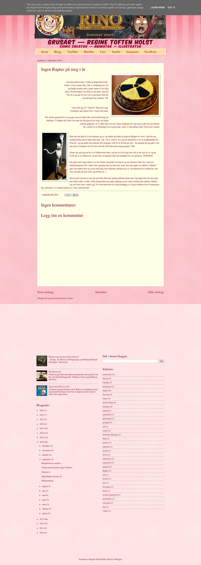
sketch (105, 450)
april (44, 499)
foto (104, 482)
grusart (105, 442)
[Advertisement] (100, 329)
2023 (42, 419)
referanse (106, 502)
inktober (106, 446)
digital (105, 390)
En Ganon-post (55, 371)
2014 (42, 442)
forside (105, 478)
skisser (105, 378)
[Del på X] (71, 194)
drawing (106, 394)
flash (105, 438)
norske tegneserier (110, 494)
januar (45, 513)
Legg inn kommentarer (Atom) (60, 298)
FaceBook (150, 52)
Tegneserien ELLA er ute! (59, 386)
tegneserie (107, 462)
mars (44, 504)
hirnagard (107, 486)
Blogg (57, 52)
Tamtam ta (45, 471)
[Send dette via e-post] (65, 194)
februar (45, 508)
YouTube (72, 52)
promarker (107, 498)
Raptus (105, 470)
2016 (42, 433)
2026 (42, 410)
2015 (42, 437)
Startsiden (101, 292)
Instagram (132, 52)
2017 (42, 428)
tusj (104, 506)
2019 (42, 424)
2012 (42, 523)
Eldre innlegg (156, 292)
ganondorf (107, 414)
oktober (45, 454)
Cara (103, 52)
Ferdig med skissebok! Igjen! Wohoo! (56, 467)
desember (46, 445)
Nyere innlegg (45, 292)
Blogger (118, 559)
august (45, 486)
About (44, 52)
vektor (105, 510)
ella (104, 474)
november (46, 450)
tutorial (106, 466)
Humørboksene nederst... (51, 463)
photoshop (107, 418)
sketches (106, 406)
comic (105, 430)
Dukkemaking (47, 480)
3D (104, 426)
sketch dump (108, 402)
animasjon (107, 386)
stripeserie (107, 458)
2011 (42, 528)
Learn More (158, 7)
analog (105, 410)
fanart (105, 398)
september (46, 459)
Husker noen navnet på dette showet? (64, 356)
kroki (105, 490)
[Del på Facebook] (74, 194)
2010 (42, 532)
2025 (42, 414)
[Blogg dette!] (68, 194)
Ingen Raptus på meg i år (51, 476)
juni (44, 490)
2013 (42, 519)
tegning (106, 382)
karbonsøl (107, 374)
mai (44, 495)
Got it (171, 7)
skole (105, 454)
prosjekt (106, 422)
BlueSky (89, 52)
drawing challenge (110, 434)
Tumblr (116, 52)
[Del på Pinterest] (77, 194)
